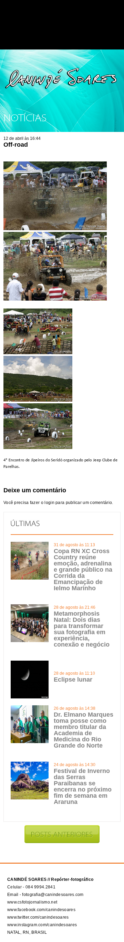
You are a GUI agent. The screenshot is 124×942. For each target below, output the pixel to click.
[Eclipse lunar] (30, 697)
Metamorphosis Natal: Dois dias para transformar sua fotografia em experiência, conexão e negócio (82, 629)
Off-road (15, 144)
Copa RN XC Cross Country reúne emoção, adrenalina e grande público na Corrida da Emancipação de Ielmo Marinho (83, 570)
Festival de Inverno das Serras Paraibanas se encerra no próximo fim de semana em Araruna (83, 786)
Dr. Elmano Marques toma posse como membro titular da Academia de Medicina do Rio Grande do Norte (83, 730)
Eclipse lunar (73, 679)
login (49, 502)
